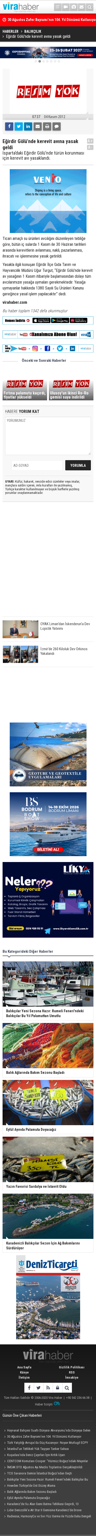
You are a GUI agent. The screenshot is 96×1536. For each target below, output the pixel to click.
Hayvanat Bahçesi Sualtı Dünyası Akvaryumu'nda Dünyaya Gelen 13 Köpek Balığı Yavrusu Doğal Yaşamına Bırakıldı (46, 1431)
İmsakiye (71, 1377)
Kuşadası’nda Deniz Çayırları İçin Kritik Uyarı (36, 1455)
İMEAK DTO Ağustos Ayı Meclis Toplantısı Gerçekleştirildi (44, 1467)
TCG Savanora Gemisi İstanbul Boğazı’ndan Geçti (39, 1473)
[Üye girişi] (57, 1388)
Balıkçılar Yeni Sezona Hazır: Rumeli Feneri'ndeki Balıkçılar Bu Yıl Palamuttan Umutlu (45, 1480)
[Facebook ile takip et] (29, 1388)
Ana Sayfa (24, 1367)
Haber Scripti (43, 1404)
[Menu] (58, 7)
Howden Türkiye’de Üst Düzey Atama (31, 1485)
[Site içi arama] (89, 7)
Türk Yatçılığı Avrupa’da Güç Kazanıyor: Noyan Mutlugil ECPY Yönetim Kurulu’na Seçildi (45, 1443)
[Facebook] (9, 126)
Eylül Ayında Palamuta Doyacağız (28, 1498)
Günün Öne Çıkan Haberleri (22, 1415)
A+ (90, 140)
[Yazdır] (47, 126)
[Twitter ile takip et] (38, 1388)
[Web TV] (66, 7)
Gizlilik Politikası (71, 1367)
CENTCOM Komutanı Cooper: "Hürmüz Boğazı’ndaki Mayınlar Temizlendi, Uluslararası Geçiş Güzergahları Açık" (45, 1461)
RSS (72, 1372)
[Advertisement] (48, 563)
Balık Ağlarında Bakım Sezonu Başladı (32, 1492)
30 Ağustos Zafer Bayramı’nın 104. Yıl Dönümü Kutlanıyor (44, 1436)
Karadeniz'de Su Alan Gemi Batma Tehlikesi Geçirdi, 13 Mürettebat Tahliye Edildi (41, 1504)
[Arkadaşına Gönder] (38, 126)
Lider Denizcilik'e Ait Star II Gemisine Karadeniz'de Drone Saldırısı (42, 1510)
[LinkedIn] (28, 126)
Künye (24, 1372)
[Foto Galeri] (74, 7)
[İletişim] (82, 7)
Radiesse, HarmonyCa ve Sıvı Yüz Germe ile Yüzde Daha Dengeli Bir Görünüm (47, 1516)
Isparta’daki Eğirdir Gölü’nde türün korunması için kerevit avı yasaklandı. (43, 155)
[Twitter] (19, 126)
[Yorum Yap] (56, 126)
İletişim (24, 1377)
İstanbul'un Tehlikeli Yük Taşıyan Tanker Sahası (38, 1449)
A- (90, 147)
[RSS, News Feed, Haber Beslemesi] (48, 1388)
